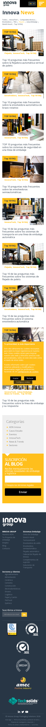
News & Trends (16, 441)
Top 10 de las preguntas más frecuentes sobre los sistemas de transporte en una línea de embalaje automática (22, 233)
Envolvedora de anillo (32, 543)
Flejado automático (31, 551)
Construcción (10, 586)
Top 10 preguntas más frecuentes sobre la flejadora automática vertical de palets (23, 62)
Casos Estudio (15, 430)
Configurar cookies (23, 382)
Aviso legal (8, 720)
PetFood (8, 600)
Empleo (5, 542)
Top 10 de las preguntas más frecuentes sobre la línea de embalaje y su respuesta (23, 403)
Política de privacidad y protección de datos (26, 720)
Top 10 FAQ (18, 24)
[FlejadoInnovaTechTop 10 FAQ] (23, 42)
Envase (8, 591)
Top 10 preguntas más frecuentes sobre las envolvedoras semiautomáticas (21, 189)
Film (15, 22)
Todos (4, 20)
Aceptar (16, 378)
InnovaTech (13, 20)
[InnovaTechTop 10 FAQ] (23, 127)
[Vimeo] (26, 712)
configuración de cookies (28, 372)
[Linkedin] (19, 712)
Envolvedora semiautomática (29, 547)
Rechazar (30, 378)
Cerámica (9, 580)
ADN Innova (15, 427)
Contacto (6, 548)
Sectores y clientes (11, 571)
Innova (18, 12)
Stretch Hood (7, 24)
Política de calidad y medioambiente (18, 725)
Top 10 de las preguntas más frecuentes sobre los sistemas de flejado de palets (20, 276)
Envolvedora (6, 22)
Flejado (21, 22)
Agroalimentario (11, 574)
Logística (8, 594)
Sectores (13, 445)
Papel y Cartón (11, 597)
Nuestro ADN (8, 534)
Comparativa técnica (27, 20)
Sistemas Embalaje (32, 531)
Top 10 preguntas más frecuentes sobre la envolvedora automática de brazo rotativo (22, 105)
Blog (4, 545)
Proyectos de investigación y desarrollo (22, 722)
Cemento (9, 583)
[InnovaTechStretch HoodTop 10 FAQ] (23, 341)
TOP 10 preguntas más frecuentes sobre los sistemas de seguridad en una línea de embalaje (21, 147)
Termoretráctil (29, 540)
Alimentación (10, 577)
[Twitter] (22, 712)
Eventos (13, 434)
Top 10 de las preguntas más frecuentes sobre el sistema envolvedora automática (18, 318)
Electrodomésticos (12, 588)
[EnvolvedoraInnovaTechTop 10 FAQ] (23, 85)
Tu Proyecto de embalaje (8, 538)
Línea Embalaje (32, 22)
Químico (8, 603)
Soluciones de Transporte (28, 566)
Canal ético (35, 725)
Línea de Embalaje (30, 534)
